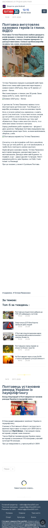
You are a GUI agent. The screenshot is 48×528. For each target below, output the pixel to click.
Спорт (8, 517)
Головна (9, 513)
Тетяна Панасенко (22, 293)
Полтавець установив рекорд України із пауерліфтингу (21, 390)
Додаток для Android (16, 6)
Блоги (33, 517)
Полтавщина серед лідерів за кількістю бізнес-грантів (26, 347)
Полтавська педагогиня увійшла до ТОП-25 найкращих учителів (29, 313)
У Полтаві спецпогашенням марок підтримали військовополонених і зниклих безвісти (28, 335)
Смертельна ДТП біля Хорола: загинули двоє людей (26, 324)
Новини (22, 513)
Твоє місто (36, 513)
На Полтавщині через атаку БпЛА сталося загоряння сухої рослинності (30, 358)
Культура (21, 517)
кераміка (7, 293)
